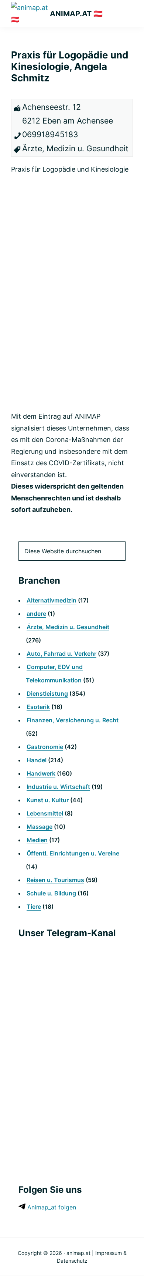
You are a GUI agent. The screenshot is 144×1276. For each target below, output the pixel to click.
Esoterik (38, 706)
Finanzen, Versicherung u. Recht (73, 720)
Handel (37, 760)
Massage (39, 826)
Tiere (34, 906)
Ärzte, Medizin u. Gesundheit (68, 627)
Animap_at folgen (50, 1207)
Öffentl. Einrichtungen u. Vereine (73, 853)
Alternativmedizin (51, 600)
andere (36, 613)
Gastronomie (45, 746)
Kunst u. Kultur (48, 800)
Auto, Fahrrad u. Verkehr (61, 653)
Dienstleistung (47, 693)
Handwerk (41, 773)
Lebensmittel (45, 813)
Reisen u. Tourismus (55, 880)
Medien (37, 840)
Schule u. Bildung (51, 893)
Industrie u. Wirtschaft (58, 786)
